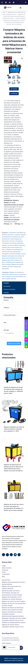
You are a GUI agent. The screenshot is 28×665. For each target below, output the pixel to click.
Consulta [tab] (6, 283)
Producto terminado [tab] (9, 289)
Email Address (6, 643)
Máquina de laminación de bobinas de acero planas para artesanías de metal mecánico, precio (13, 252)
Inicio (4, 12)
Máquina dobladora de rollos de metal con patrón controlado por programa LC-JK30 (14, 429)
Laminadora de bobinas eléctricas (12, 243)
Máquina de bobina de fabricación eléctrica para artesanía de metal (13, 16)
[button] (25, 2)
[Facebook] (3, 554)
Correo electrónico (9, 315)
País (5, 322)
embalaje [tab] (6, 292)
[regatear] (15, 554)
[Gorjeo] (7, 554)
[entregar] (21, 648)
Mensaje (6, 330)
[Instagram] (19, 554)
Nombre (6, 300)
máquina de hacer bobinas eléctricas (13, 245)
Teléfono (6, 307)
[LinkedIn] (11, 554)
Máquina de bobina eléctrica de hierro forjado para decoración (12, 266)
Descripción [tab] (6, 286)
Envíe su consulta (14, 343)
